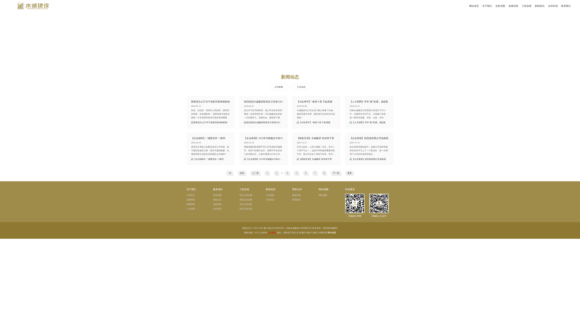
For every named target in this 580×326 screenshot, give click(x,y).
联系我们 (566, 6)
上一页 (255, 173)
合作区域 (553, 6)
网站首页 (474, 6)
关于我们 (487, 6)
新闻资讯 (540, 6)
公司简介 (191, 195)
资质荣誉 (191, 204)
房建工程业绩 (245, 200)
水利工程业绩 (245, 204)
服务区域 (296, 195)
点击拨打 (272, 233)
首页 (242, 173)
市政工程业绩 (245, 209)
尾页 (349, 173)
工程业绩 (526, 6)
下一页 (336, 173)
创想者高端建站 (330, 228)
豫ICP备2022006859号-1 (275, 228)
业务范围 (500, 6)
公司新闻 (278, 87)
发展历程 (513, 6)
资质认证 (217, 200)
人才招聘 (191, 209)
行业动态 (301, 87)
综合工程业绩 (245, 195)
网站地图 (323, 195)
